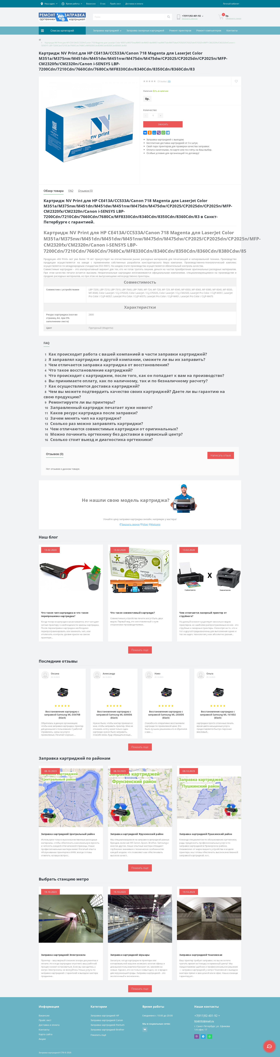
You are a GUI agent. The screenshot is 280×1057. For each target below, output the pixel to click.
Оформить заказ (233, 18)
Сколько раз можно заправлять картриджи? (94, 423)
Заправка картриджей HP (105, 1015)
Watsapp (155, 524)
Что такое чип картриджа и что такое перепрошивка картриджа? (64, 614)
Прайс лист (115, 3)
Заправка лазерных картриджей (145, 30)
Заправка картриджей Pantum (107, 1024)
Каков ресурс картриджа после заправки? (91, 412)
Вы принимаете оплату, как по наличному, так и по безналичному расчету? (126, 380)
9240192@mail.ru (204, 1021)
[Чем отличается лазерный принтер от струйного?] (209, 576)
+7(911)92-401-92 (204, 1010)
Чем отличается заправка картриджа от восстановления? (107, 364)
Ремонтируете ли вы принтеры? (80, 402)
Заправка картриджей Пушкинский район (205, 834)
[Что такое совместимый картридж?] (140, 576)
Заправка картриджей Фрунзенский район (136, 834)
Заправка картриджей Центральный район (68, 834)
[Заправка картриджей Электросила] (71, 918)
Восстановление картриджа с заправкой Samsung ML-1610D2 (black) (218, 714)
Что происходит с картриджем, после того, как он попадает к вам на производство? (134, 375)
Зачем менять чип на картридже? (83, 418)
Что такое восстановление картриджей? (89, 370)
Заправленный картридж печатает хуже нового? (98, 407)
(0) (169, 81)
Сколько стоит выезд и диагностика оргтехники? (99, 439)
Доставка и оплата (134, 3)
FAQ (70, 191)
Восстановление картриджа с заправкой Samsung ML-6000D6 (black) (114, 714)
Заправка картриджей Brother (107, 1029)
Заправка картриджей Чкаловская (200, 954)
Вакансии (91, 3)
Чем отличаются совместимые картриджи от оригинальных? (111, 428)
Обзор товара (54, 191)
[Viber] (159, 133)
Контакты (232, 30)
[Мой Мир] (154, 133)
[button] (49, 3)
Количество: (150, 110)
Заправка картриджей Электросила (63, 954)
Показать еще (140, 650)
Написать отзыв (221, 455)
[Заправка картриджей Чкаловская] (209, 918)
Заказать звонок (190, 18)
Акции (42, 1038)
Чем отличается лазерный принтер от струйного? (203, 614)
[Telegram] (168, 133)
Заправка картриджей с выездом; (165, 139)
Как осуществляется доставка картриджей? (92, 386)
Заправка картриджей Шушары (130, 954)
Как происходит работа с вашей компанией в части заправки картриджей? (126, 354)
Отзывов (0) (85, 191)
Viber (145, 524)
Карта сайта (45, 1034)
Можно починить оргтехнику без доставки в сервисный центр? (114, 434)
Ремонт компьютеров (208, 30)
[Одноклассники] (150, 133)
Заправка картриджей (106, 30)
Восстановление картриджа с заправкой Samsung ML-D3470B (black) (62, 714)
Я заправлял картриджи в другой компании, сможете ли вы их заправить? (125, 359)
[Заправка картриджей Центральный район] (71, 797)
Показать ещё (98, 1034)
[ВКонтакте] (145, 133)
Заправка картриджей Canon (107, 1020)
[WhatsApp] (163, 133)
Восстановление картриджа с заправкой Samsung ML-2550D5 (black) (166, 714)
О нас (102, 3)
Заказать (157, 124)
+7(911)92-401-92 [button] (205, 1016)
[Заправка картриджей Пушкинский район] (209, 797)
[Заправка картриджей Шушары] (140, 918)
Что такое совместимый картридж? (132, 612)
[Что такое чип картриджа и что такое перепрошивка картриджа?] (71, 576)
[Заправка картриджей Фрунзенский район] (140, 797)
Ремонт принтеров (180, 30)
